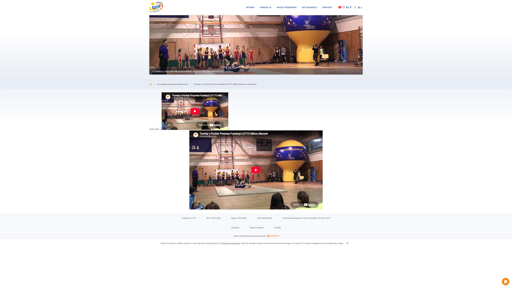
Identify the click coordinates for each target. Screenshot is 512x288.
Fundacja (265, 7)
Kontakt (327, 7)
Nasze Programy (287, 7)
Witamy (250, 7)
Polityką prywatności (230, 243)
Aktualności (309, 7)
